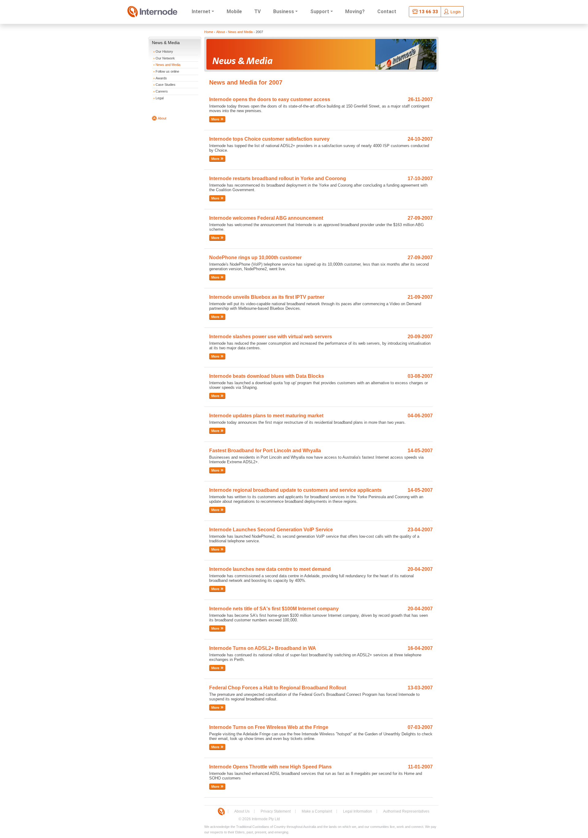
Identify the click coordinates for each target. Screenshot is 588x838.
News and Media (168, 64)
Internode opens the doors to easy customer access (269, 99)
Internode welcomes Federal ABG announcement (266, 218)
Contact (386, 11)
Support (319, 11)
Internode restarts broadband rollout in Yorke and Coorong (277, 178)
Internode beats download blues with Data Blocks (266, 376)
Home (208, 32)
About (162, 118)
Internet (201, 11)
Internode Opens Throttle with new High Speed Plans (270, 766)
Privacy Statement (276, 811)
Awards (161, 78)
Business (283, 11)
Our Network (165, 58)
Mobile (234, 11)
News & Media (166, 42)
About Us (242, 811)
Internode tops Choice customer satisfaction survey (269, 139)
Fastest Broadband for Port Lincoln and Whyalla (265, 450)
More (215, 119)
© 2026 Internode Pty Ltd (259, 819)
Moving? (355, 11)
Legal (160, 98)
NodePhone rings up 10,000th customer (255, 257)
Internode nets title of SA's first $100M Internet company (274, 608)
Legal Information (357, 811)
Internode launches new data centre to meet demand (270, 569)
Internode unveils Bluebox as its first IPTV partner (266, 297)
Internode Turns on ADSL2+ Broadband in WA (262, 648)
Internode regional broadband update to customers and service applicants (295, 490)
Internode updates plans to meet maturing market (266, 415)
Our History (164, 51)
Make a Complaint (317, 811)
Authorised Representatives (406, 811)
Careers (162, 91)
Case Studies (165, 84)
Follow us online (167, 71)
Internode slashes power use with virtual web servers (270, 336)
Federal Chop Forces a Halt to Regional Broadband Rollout (277, 687)
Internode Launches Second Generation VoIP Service (271, 529)
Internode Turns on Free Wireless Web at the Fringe (268, 727)
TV (257, 11)
